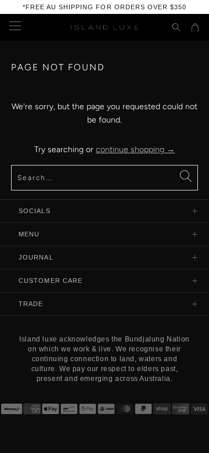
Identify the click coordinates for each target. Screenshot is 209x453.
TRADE (31, 303)
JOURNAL (36, 257)
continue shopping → (135, 149)
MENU (29, 234)
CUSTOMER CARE (50, 280)
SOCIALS (35, 210)
